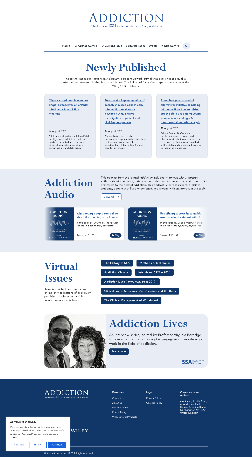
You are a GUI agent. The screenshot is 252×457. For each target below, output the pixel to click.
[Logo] (126, 6)
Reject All (38, 444)
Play (117, 235)
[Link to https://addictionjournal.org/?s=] (186, 46)
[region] (38, 434)
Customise (19, 444)
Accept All (57, 444)
